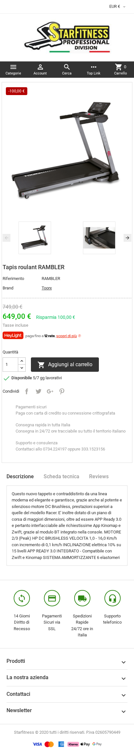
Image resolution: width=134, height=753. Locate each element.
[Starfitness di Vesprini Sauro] (67, 37)
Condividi (27, 391)
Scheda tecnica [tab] (61, 476)
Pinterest (62, 391)
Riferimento (13, 278)
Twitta (38, 391)
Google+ (50, 391)
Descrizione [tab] (20, 476)
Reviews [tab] (99, 476)
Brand (8, 288)
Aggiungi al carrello (64, 365)
